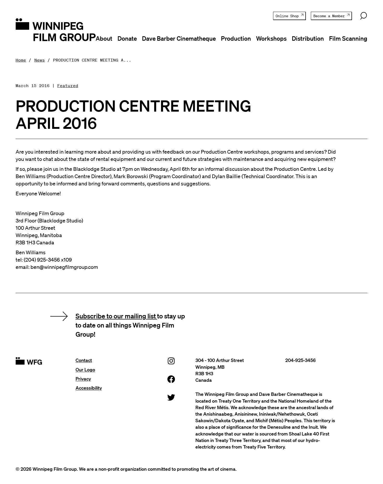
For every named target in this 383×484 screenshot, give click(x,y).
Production (236, 38)
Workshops (271, 38)
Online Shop (287, 16)
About (104, 38)
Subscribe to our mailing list (116, 316)
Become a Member (329, 16)
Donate (127, 38)
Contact (84, 360)
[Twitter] (171, 397)
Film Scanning (348, 38)
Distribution (308, 38)
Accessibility (89, 388)
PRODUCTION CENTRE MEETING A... (92, 60)
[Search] (363, 15)
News (39, 60)
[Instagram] (171, 361)
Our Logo (85, 369)
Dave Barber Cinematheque (179, 38)
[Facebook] (171, 379)
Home (21, 60)
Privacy (83, 379)
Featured (67, 85)
